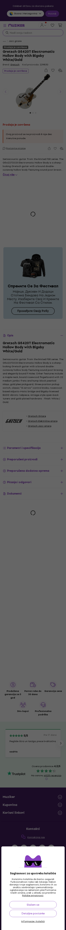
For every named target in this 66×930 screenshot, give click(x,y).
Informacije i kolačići (33, 921)
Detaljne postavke (33, 913)
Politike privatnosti (32, 895)
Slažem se (33, 905)
